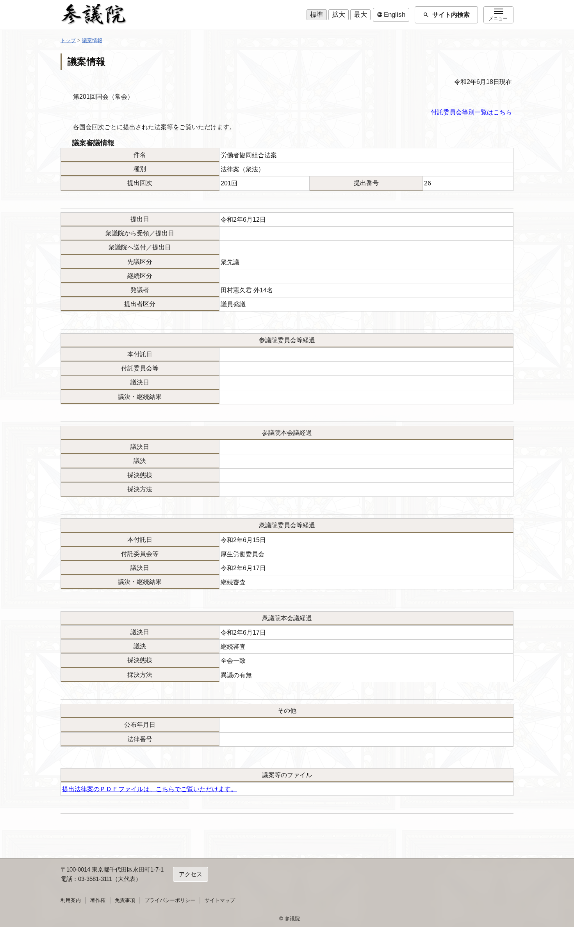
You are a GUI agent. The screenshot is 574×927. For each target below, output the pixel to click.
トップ (68, 40)
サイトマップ (220, 900)
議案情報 (92, 40)
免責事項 (125, 900)
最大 (360, 14)
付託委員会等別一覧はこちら (472, 112)
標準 (316, 14)
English (391, 15)
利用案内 (71, 900)
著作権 (97, 900)
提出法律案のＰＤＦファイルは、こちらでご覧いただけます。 (149, 789)
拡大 (338, 14)
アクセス (190, 874)
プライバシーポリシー (169, 900)
